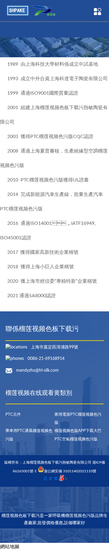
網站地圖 (9, 546)
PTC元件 (13, 415)
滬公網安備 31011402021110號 (70, 471)
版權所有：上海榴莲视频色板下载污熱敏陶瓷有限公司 (48, 462)
